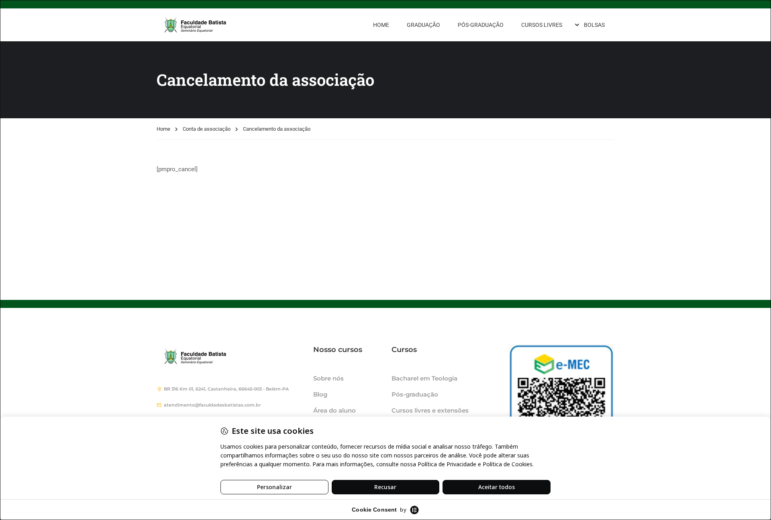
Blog (320, 394)
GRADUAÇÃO (423, 25)
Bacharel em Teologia (424, 378)
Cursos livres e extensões (430, 410)
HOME (381, 25)
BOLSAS (594, 25)
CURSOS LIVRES (541, 25)
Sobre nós (328, 378)
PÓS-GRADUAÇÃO (481, 25)
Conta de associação (206, 129)
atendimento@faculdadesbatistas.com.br (212, 405)
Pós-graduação (415, 394)
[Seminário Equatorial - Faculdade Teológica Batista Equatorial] (217, 24)
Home (163, 129)
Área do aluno (334, 410)
